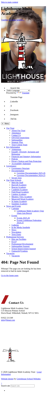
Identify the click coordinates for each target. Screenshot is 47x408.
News (13, 230)
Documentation (17, 171)
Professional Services (15, 237)
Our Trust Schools (13, 180)
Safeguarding (16, 140)
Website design (7, 379)
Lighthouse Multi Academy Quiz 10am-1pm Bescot (30, 212)
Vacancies (10, 253)
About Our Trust (18, 130)
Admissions (16, 149)
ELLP (14, 241)
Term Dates (16, 234)
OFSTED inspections (20, 138)
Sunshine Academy (19, 204)
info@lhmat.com (8, 320)
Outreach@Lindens (19, 251)
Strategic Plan (17, 142)
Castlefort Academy (19, 190)
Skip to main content (9, 2)
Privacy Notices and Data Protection (26, 161)
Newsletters (16, 232)
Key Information (13, 147)
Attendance (16, 133)
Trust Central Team (19, 145)
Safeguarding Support (20, 246)
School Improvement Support (23, 249)
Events (14, 216)
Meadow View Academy (21, 197)
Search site (5, 386)
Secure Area (16, 178)
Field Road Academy (20, 192)
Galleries (15, 225)
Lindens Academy (19, 194)
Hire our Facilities (18, 239)
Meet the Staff (17, 182)
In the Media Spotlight (20, 227)
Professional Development (22, 244)
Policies (14, 159)
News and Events (13, 206)
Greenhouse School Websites (29, 379)
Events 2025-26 (23, 218)
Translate (25, 93)
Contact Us (16, 135)
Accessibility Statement (21, 164)
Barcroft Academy (19, 185)
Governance (11, 166)
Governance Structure (20, 168)
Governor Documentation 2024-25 (31, 175)
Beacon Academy (18, 187)
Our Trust (10, 128)
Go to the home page (9, 275)
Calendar (15, 208)
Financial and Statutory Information (26, 156)
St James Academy (19, 201)
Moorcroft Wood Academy (22, 199)
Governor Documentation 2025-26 (31, 173)
